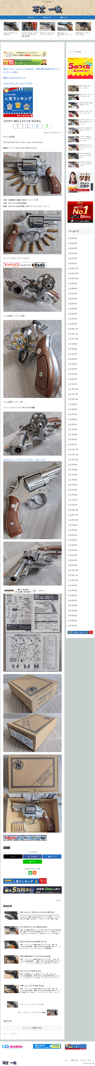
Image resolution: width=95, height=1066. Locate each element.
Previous (1, 30)
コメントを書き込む (32, 1028)
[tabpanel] (11, 29)
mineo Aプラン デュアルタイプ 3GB (17, 83)
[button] (91, 52)
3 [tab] (49, 41)
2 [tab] (46, 41)
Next (94, 30)
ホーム (67, 1060)
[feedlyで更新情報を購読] (30, 873)
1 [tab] (43, 41)
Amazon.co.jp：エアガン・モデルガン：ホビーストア (24, 459)
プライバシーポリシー (86, 1060)
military (7, 847)
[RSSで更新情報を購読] (34, 873)
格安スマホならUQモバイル (14, 78)
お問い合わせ (74, 1060)
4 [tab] (52, 41)
